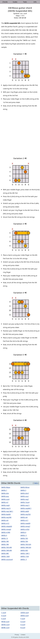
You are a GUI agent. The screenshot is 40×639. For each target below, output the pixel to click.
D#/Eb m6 (24, 517)
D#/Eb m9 (4, 520)
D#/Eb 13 (4, 538)
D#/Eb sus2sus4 (7, 559)
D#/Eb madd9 (25, 523)
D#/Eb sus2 (24, 496)
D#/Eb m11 (24, 520)
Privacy (17, 635)
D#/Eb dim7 (24, 493)
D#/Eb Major (5, 487)
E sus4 (3, 619)
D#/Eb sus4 (5, 499)
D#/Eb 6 (23, 532)
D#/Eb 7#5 (5, 541)
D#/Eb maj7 (24, 499)
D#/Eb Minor (25, 487)
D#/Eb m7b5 (24, 529)
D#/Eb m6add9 (6, 526)
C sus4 (3, 613)
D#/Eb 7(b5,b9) (25, 544)
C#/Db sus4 (24, 613)
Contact (23, 635)
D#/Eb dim (5, 493)
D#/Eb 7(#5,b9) (25, 547)
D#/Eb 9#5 (5, 553)
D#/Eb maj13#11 (7, 511)
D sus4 (3, 616)
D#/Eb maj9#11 (25, 508)
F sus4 (22, 619)
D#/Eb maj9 (5, 505)
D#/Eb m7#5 (5, 532)
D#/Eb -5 (23, 559)
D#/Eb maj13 (5, 508)
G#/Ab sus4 (5, 625)
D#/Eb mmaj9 (6, 529)
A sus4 (22, 625)
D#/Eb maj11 (25, 505)
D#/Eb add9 (24, 511)
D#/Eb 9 (4, 535)
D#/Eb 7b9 (24, 541)
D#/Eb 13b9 (5, 556)
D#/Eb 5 (23, 490)
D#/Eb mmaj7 (25, 526)
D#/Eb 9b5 (24, 550)
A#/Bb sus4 (5, 628)
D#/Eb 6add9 (6, 514)
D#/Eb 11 (23, 535)
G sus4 (22, 622)
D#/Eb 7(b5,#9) (6, 547)
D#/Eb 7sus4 (24, 502)
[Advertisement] (20, 134)
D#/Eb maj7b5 (25, 514)
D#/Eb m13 (5, 523)
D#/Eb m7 (4, 502)
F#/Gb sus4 (5, 622)
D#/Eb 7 (4, 490)
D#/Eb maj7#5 (6, 517)
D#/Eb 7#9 (5, 544)
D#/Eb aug (5, 496)
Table (36, 483)
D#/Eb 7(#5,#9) (6, 550)
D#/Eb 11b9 (24, 556)
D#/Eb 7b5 (24, 538)
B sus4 (22, 628)
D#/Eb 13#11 (25, 553)
